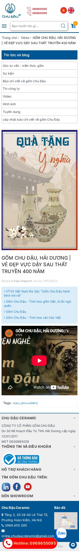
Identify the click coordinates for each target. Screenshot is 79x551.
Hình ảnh (9, 104)
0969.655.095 (16, 525)
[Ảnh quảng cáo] (39, 190)
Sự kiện (8, 73)
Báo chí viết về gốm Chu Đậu (24, 81)
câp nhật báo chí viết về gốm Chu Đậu (31, 119)
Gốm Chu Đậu (15, 311)
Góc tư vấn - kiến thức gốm (23, 65)
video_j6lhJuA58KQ (25, 403)
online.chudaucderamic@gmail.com (28, 536)
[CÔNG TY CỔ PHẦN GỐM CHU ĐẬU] (11, 10)
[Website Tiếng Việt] (64, 10)
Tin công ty (11, 88)
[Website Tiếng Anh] (71, 10)
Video (7, 96)
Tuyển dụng (12, 112)
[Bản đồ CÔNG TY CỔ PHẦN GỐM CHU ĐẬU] (65, 520)
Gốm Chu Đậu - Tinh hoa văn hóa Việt (33, 317)
